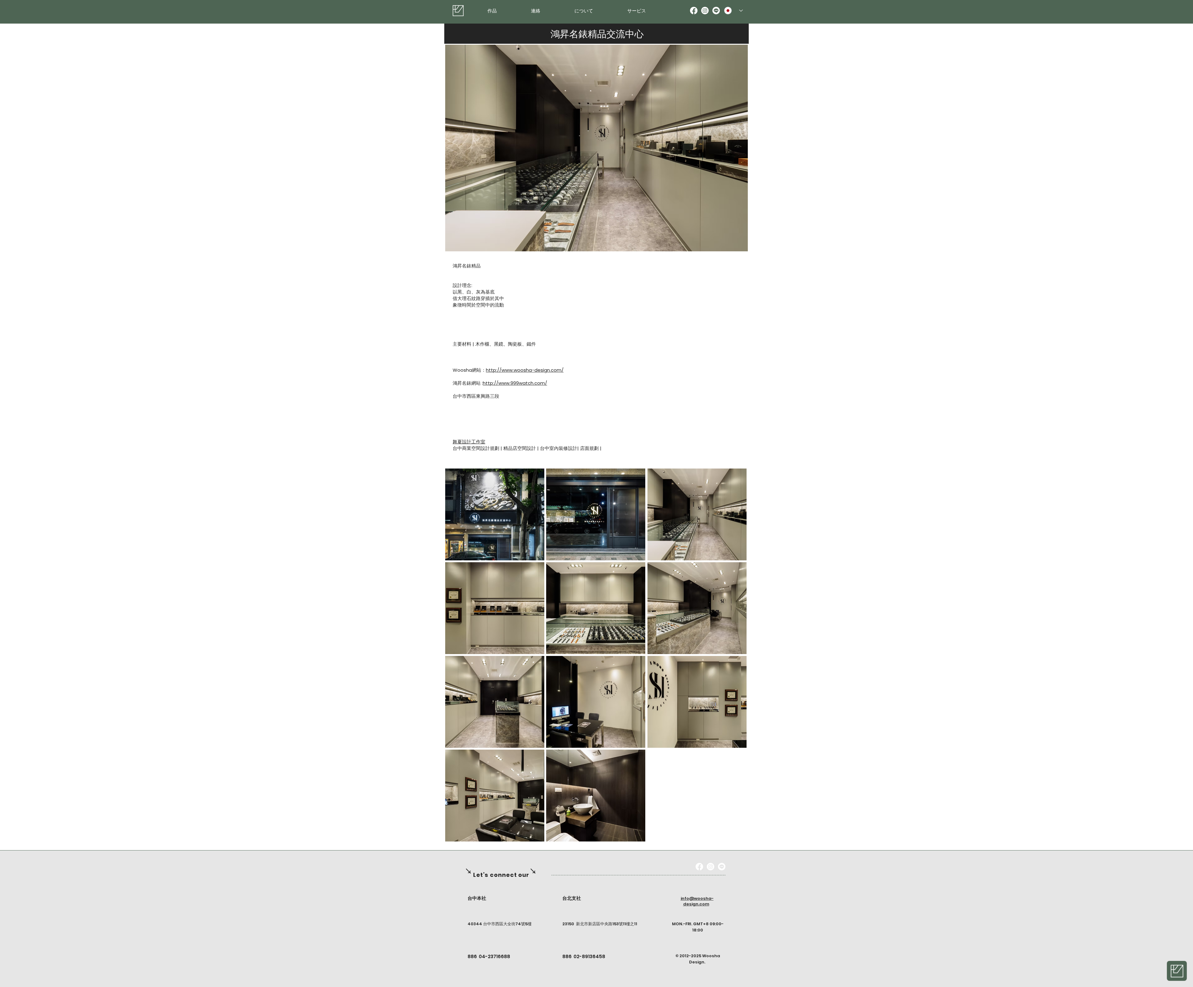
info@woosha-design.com (697, 901)
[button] (494, 514)
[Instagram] (705, 10)
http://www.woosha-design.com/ (525, 370)
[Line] (716, 10)
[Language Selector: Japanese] (733, 10)
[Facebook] (693, 10)
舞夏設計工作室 (469, 441)
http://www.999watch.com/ (515, 383)
